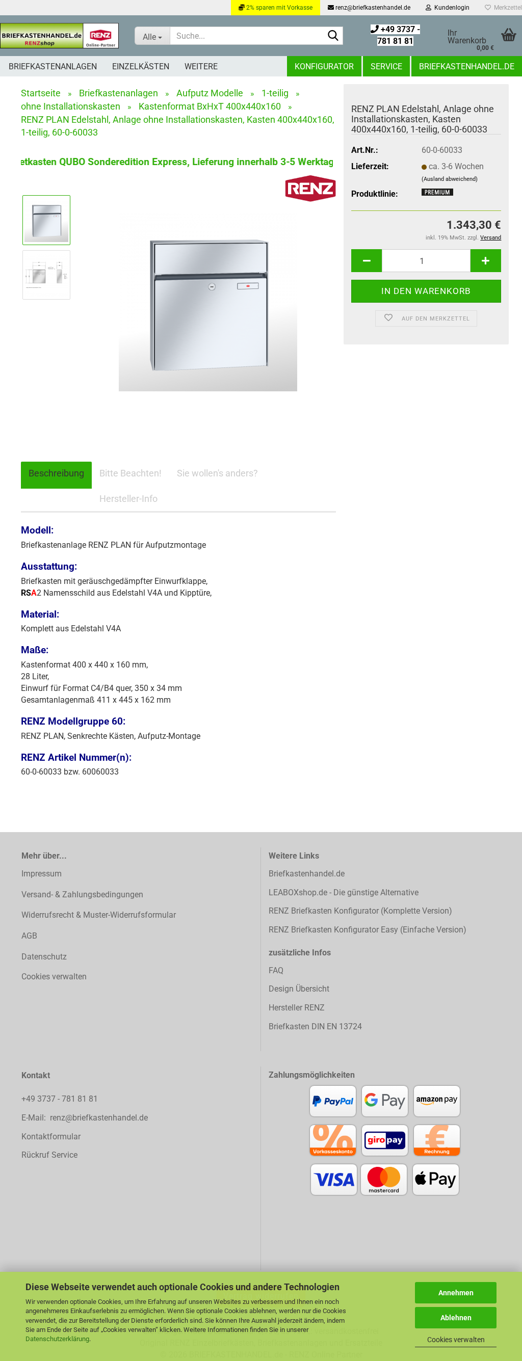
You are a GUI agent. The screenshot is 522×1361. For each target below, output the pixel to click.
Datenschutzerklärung (57, 1339)
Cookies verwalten (456, 1340)
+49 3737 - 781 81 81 (60, 1099)
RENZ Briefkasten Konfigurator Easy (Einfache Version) (367, 930)
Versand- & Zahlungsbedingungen (82, 894)
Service (386, 66)
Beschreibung (56, 473)
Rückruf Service (49, 1155)
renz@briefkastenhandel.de (372, 7)
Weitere (201, 66)
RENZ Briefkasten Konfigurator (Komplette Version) (360, 911)
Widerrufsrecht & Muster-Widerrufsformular (98, 915)
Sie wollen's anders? (217, 473)
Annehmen (456, 1293)
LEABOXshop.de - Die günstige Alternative (344, 892)
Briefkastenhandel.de (466, 66)
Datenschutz (44, 957)
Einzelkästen (140, 66)
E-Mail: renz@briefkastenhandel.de (84, 1118)
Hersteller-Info (128, 498)
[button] (366, 260)
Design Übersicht (299, 989)
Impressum (41, 873)
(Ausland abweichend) (450, 179)
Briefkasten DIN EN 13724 (315, 1026)
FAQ (276, 970)
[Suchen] (333, 36)
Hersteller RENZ (297, 1007)
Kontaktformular (51, 1136)
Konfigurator (324, 66)
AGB (29, 936)
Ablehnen (456, 1318)
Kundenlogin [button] (450, 7)
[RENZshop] (59, 35)
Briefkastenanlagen (53, 66)
